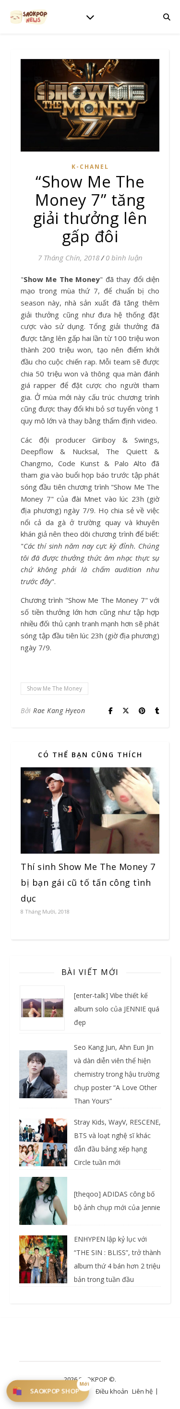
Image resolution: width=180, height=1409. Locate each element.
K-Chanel (90, 167)
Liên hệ (142, 1391)
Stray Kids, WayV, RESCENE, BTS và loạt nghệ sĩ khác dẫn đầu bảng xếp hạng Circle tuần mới (117, 1142)
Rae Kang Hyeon (59, 710)
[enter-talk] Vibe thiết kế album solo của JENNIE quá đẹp (116, 1009)
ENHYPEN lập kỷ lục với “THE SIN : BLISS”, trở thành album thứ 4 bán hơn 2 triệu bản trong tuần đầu (117, 1259)
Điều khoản (112, 1391)
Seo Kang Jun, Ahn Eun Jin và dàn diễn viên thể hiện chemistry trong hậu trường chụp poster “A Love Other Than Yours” (116, 1074)
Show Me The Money (54, 688)
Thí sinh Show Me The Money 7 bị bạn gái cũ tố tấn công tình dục (88, 882)
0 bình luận (124, 257)
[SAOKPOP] (29, 16)
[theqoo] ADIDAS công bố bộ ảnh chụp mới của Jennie (117, 1200)
